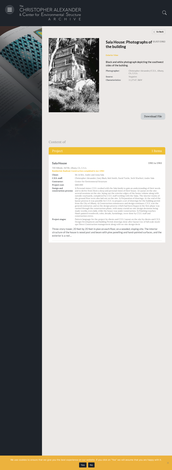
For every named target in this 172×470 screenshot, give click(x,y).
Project (107, 151)
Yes (83, 465)
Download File (153, 116)
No (91, 465)
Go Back (160, 32)
